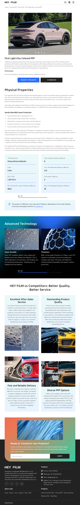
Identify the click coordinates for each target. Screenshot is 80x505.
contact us (39, 206)
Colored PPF (13, 7)
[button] (36, 53)
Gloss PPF (21, 7)
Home (6, 7)
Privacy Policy (9, 502)
